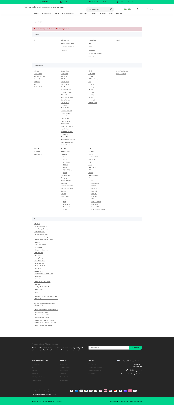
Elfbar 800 (94, 193)
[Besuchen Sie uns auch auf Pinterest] (47, 390)
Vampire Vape (93, 102)
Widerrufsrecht (93, 57)
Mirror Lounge (39, 252)
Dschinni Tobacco (66, 110)
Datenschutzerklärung (65, 348)
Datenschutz (92, 40)
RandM (91, 97)
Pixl (90, 170)
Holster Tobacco (66, 113)
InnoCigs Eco (92, 167)
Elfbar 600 (94, 191)
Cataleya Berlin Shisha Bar (42, 287)
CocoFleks (64, 105)
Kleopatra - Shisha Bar (41, 250)
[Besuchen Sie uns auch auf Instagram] (51, 390)
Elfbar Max (94, 196)
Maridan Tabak (65, 121)
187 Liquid (92, 73)
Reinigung (64, 178)
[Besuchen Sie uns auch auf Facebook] (34, 390)
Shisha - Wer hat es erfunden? (43, 325)
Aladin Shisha (38, 73)
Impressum (92, 50)
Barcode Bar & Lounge (41, 234)
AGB (90, 43)
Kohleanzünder (65, 151)
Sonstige (63, 191)
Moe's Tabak (65, 123)
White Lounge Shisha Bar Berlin (44, 273)
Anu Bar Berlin (39, 271)
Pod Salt (91, 89)
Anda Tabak (64, 94)
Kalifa (65, 167)
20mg (92, 87)
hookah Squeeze (121, 73)
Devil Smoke (67, 207)
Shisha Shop (64, 364)
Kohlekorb (64, 154)
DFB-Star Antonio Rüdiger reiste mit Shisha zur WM (44, 304)
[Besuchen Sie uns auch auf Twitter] (38, 390)
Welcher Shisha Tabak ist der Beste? (45, 323)
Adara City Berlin (39, 263)
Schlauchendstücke (67, 186)
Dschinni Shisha (38, 79)
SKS (35, 84)
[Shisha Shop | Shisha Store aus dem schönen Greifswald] (44, 7)
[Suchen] (111, 9)
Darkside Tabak (66, 108)
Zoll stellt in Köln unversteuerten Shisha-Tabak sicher (45, 297)
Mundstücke (65, 196)
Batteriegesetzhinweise (95, 53)
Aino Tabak (64, 87)
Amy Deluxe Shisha (39, 76)
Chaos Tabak (65, 102)
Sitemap (91, 47)
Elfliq (90, 81)
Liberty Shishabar (40, 231)
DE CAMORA (38, 247)
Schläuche (64, 183)
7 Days (91, 76)
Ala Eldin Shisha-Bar (40, 266)
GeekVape (92, 159)
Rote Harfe (38, 255)
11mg (92, 92)
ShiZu (65, 209)
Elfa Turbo (94, 188)
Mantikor (37, 242)
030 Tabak (64, 73)
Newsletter (64, 50)
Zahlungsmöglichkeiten (68, 43)
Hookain (65, 164)
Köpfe (63, 157)
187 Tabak (64, 76)
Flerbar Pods (94, 157)
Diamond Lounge (40, 279)
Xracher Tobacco (66, 145)
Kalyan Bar (38, 276)
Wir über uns (65, 40)
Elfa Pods (93, 186)
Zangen (63, 193)
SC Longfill (92, 100)
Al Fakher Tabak (66, 89)
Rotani (36, 292)
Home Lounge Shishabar (42, 229)
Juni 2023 (37, 223)
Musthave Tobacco (66, 126)
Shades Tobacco (66, 137)
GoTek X (91, 162)
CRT (64, 201)
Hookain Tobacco (66, 116)
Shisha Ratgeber (65, 367)
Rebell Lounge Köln (40, 244)
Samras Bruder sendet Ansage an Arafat (46, 309)
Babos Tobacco (65, 100)
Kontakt (119, 13)
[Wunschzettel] (142, 9)
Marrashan (38, 284)
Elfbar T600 (94, 204)
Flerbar (91, 154)
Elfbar (90, 178)
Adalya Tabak (65, 84)
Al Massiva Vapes (94, 175)
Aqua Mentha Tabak (67, 97)
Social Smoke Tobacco (68, 139)
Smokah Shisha (38, 87)
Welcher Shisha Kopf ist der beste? (45, 320)
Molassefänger (65, 175)
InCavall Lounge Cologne (42, 237)
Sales (118, 149)
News (35, 40)
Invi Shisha (37, 81)
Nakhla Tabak (65, 129)
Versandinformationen (67, 47)
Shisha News (64, 370)
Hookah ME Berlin (40, 260)
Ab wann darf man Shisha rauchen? (45, 315)
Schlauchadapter (66, 180)
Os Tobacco (64, 134)
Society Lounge (39, 258)
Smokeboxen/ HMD (67, 188)
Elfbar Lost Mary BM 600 (98, 209)
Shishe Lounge (39, 289)
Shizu (65, 172)
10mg (92, 84)
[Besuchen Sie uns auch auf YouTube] (42, 390)
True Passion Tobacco (67, 142)
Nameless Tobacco (66, 131)
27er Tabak (64, 79)
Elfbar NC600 (95, 207)
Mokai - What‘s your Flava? (42, 281)
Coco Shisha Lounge (41, 226)
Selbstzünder (38, 154)
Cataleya (91, 151)
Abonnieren (135, 347)
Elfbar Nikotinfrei (96, 201)
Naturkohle (37, 151)
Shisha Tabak (64, 377)
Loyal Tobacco (65, 118)
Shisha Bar (63, 373)
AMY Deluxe (67, 162)
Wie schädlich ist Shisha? (42, 317)
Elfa (92, 180)
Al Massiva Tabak (66, 92)
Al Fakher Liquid (93, 79)
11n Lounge (38, 268)
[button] (137, 9)
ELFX (92, 199)
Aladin (65, 159)
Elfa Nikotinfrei (95, 183)
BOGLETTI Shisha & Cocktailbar (44, 239)
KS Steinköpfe (67, 170)
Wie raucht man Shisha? (42, 312)
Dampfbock (66, 204)
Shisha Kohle (64, 380)
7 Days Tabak (65, 81)
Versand (54, 394)
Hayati (90, 164)
